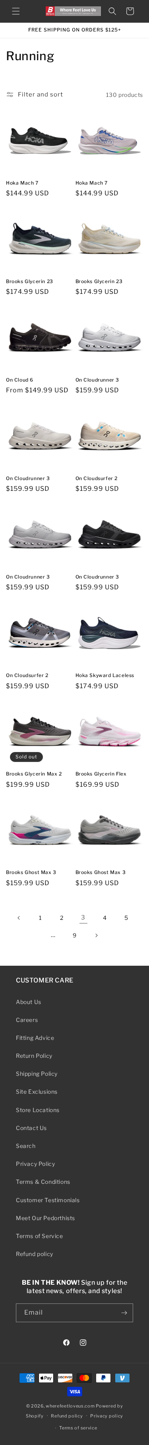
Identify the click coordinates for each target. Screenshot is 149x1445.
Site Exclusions (37, 1091)
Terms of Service (39, 1235)
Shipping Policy (37, 1073)
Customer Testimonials (48, 1200)
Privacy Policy (35, 1163)
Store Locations (38, 1109)
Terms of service (78, 1428)
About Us (28, 1001)
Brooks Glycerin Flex (101, 774)
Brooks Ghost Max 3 (31, 872)
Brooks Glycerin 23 (29, 281)
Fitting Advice (35, 1037)
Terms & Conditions (43, 1181)
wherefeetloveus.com (70, 1406)
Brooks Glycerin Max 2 (34, 774)
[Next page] (96, 935)
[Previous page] (19, 918)
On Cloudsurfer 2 (96, 478)
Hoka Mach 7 (22, 183)
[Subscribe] (124, 1312)
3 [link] (83, 917)
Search (26, 1145)
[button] (16, 11)
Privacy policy (106, 1416)
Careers (27, 1019)
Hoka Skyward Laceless (105, 675)
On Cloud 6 (19, 380)
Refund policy (34, 1253)
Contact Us (31, 1127)
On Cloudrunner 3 (97, 380)
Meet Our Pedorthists (45, 1218)
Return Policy (34, 1055)
